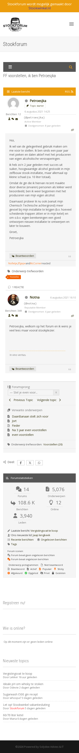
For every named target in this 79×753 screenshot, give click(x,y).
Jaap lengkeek (41, 535)
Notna (35, 297)
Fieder (16, 425)
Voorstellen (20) (52, 444)
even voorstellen (23, 435)
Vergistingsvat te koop (44, 530)
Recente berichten (22, 539)
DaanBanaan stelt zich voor (30, 416)
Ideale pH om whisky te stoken (23, 684)
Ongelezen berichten (54, 539)
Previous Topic (22, 400)
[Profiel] (9, 119)
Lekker (14, 677)
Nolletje (12, 263)
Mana (13, 718)
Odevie (14, 687)
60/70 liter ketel (13, 715)
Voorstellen (14, 277)
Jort (14, 421)
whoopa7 (15, 698)
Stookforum (17, 708)
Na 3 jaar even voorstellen (29, 430)
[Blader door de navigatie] (71, 24)
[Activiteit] (12, 119)
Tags (14, 544)
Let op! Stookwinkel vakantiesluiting (26, 705)
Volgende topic (47, 400)
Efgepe (22, 263)
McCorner (36, 263)
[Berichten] (16, 119)
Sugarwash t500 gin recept (20, 694)
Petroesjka (38, 100)
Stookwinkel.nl (40, 8)
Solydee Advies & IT (51, 747)
